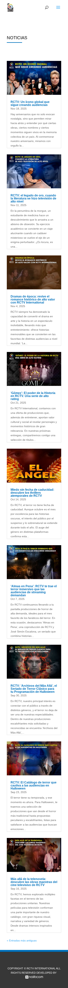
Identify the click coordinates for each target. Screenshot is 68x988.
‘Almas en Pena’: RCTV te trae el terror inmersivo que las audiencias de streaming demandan (34, 591)
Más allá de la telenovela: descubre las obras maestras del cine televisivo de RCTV (34, 882)
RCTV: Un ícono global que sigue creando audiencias (30, 103)
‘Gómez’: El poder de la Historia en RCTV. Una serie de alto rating (33, 396)
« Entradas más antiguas (22, 940)
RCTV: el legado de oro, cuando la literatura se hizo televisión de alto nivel (33, 198)
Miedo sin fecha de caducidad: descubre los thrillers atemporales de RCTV (32, 492)
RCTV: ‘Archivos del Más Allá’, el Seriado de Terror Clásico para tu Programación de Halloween (34, 688)
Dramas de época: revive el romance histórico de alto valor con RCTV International (33, 299)
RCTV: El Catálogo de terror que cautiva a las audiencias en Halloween (33, 785)
